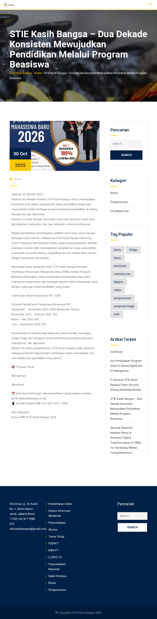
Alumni (52, 529)
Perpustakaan (57, 522)
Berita (17, 179)
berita (117, 249)
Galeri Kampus (57, 576)
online (117, 290)
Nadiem (118, 282)
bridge (133, 249)
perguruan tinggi (124, 306)
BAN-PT (53, 550)
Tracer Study (56, 536)
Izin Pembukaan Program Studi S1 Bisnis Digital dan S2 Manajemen (126, 366)
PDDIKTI (53, 543)
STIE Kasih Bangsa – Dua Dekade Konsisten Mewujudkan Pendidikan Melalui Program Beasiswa (126, 408)
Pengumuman (119, 202)
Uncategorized (119, 211)
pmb (116, 314)
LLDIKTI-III (55, 557)
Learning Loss (122, 273)
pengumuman (122, 298)
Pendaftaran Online (60, 504)
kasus (117, 257)
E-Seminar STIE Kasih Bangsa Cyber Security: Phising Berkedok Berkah (125, 385)
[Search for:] (126, 144)
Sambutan (116, 352)
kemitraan (120, 265)
